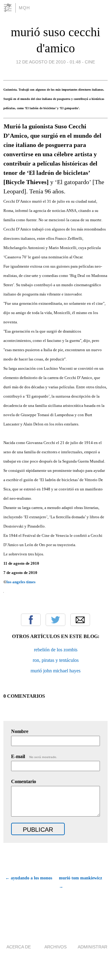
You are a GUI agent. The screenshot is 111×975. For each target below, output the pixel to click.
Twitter (55, 620)
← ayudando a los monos (28, 878)
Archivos (55, 946)
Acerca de (18, 946)
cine (90, 61)
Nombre (19, 731)
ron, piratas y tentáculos (56, 660)
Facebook (31, 620)
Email (80, 620)
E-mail (34, 756)
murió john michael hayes (55, 670)
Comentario (23, 781)
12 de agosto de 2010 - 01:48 (48, 61)
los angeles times (20, 582)
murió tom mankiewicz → (80, 882)
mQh (24, 7)
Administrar (92, 946)
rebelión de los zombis (55, 649)
